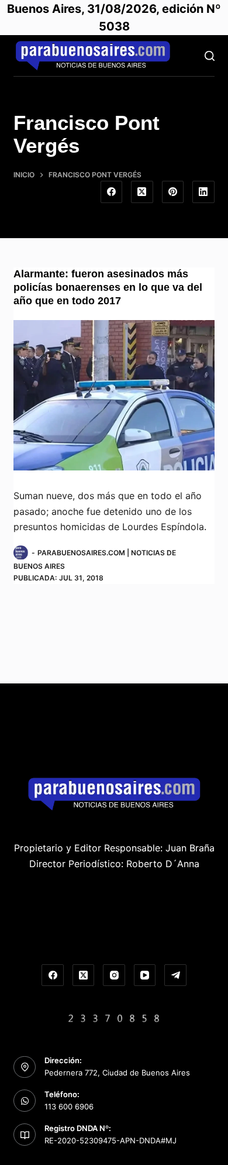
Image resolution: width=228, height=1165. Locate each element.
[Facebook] (112, 192)
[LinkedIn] (203, 192)
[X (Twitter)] (142, 192)
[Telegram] (175, 975)
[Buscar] (210, 56)
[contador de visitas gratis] (114, 1017)
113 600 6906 (69, 1106)
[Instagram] (114, 975)
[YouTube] (145, 975)
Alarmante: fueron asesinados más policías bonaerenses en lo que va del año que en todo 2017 (107, 287)
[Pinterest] (173, 192)
